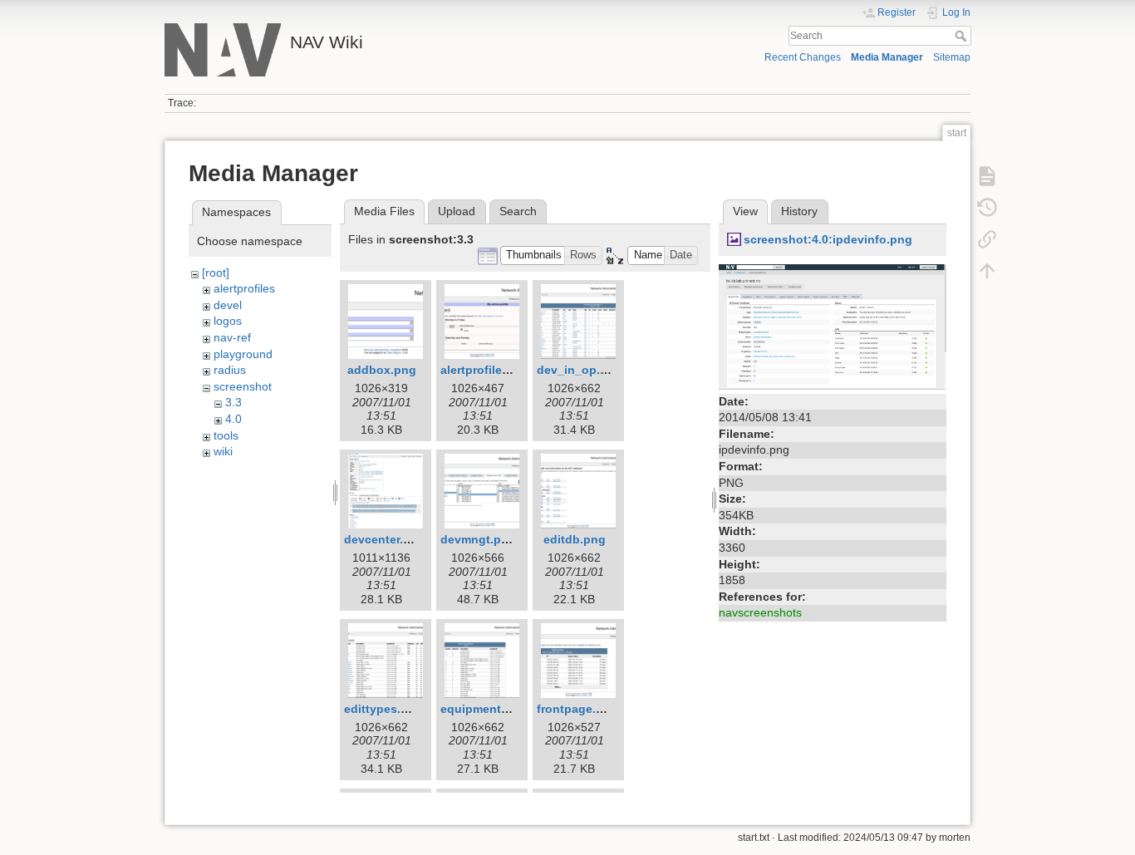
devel (228, 305)
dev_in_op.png (579, 369)
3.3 (233, 402)
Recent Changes (802, 57)
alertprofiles (244, 288)
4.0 (233, 418)
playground (243, 354)
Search (962, 36)
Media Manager (887, 57)
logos (228, 320)
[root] (215, 272)
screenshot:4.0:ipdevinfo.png (828, 239)
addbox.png (381, 369)
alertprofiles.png (487, 369)
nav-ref (232, 337)
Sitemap (951, 57)
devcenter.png (384, 539)
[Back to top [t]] (987, 271)
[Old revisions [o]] (987, 208)
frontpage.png (577, 708)
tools (226, 435)
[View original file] (832, 325)
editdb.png (574, 539)
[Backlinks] (987, 239)
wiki (223, 451)
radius (230, 369)
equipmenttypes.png (499, 708)
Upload (456, 211)
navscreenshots (760, 612)
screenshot (243, 386)
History (799, 211)
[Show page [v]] (987, 176)
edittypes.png (383, 708)
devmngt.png (478, 539)
